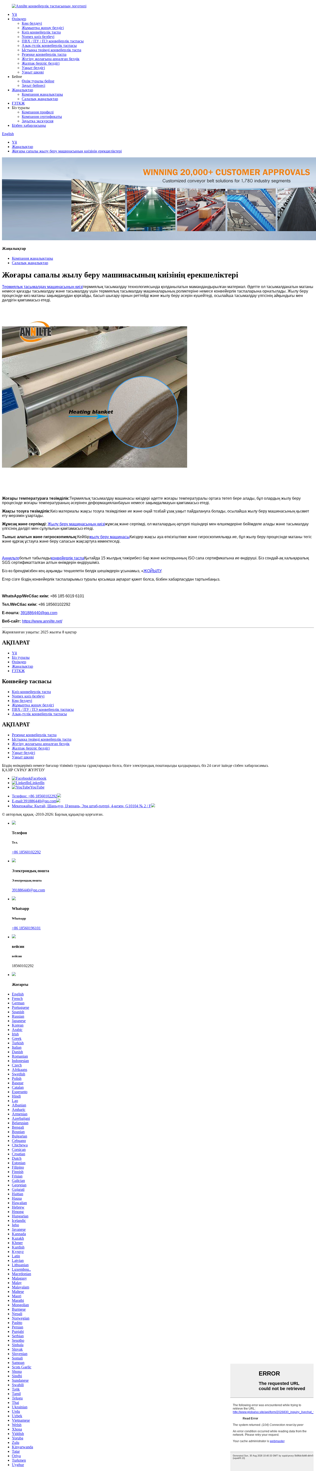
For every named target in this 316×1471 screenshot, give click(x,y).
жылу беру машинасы (109, 537)
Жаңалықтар (22, 90)
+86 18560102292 (26, 852)
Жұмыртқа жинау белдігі (43, 28)
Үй (14, 14)
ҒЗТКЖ (18, 103)
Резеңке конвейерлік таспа (44, 54)
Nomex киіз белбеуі (38, 37)
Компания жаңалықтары (42, 94)
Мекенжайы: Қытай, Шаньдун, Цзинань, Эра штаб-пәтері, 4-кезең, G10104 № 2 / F (81, 806)
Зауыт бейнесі (33, 85)
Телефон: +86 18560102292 (34, 796)
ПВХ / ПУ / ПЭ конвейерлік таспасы (53, 41)
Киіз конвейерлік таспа (41, 32)
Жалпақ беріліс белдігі (40, 63)
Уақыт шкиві (33, 72)
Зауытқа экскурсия (37, 121)
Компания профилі (38, 112)
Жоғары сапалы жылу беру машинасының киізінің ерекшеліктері (67, 151)
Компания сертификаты (42, 116)
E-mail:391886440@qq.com (34, 801)
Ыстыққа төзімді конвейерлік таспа (51, 50)
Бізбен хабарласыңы (29, 125)
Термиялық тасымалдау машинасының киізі (42, 287)
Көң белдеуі (32, 23)
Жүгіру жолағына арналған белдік (50, 59)
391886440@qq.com (28, 890)
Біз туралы (21, 657)
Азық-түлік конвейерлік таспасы (49, 45)
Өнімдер (19, 19)
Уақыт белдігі (33, 68)
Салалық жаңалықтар (40, 99)
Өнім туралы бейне (38, 81)
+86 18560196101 (26, 928)
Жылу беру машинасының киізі (76, 524)
